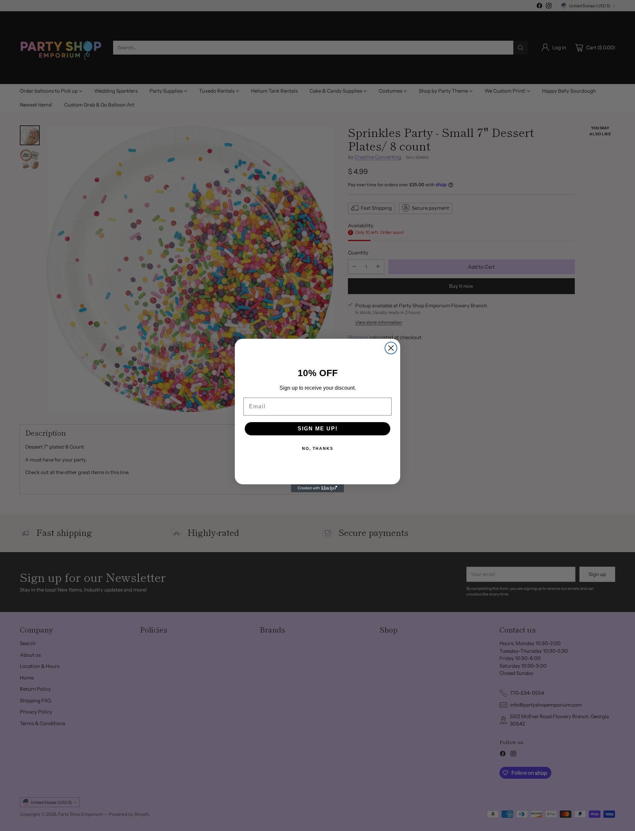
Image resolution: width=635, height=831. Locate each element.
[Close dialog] (391, 348)
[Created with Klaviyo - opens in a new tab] (317, 488)
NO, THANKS (317, 448)
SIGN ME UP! (318, 428)
